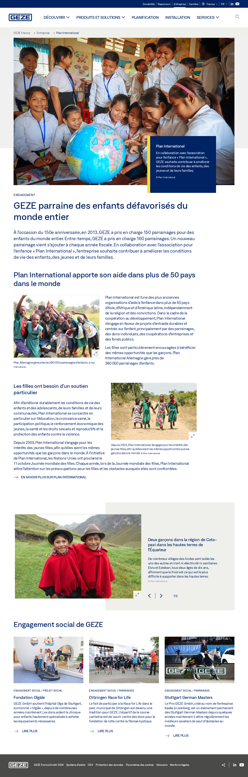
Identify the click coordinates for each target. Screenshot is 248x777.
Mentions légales (179, 764)
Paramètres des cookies (140, 764)
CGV (90, 764)
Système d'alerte (75, 764)
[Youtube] (237, 4)
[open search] (237, 17)
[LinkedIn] (232, 4)
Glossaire (161, 764)
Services (205, 17)
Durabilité (148, 4)
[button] (210, 4)
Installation (177, 17)
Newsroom (164, 4)
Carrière (193, 4)
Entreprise (180, 4)
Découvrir (54, 17)
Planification (145, 17)
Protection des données (109, 764)
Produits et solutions (98, 17)
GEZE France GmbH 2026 (49, 764)
